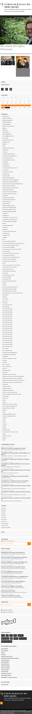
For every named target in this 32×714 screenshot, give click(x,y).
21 (24, 105)
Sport (4, 412)
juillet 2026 (3, 510)
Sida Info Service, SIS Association (10, 404)
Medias (4, 285)
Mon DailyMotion (5, 662)
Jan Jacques (4, 498)
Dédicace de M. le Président (9, 185)
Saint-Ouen (5, 398)
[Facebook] (2, 89)
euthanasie (20, 635)
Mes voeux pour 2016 (7, 328)
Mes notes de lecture (7, 304)
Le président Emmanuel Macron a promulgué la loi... (15, 576)
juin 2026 (3, 512)
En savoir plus (11, 712)
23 (3, 107)
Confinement (6, 163)
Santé (4, 400)
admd (15, 635)
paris (7, 635)
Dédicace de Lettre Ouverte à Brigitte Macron (13, 183)
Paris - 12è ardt (6, 364)
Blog (4, 146)
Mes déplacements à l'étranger (10, 289)
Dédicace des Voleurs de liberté (10, 191)
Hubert (4, 223)
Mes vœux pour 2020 (7, 350)
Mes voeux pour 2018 (7, 332)
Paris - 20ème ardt (7, 366)
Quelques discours (5, 660)
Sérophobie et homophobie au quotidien (10, 658)
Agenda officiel (4, 648)
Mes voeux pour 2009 (7, 314)
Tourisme (5, 424)
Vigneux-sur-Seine (7, 435)
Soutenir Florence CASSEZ (9, 408)
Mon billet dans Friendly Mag (9, 354)
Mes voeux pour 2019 (7, 334)
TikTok (4, 422)
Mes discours (6, 294)
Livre (4, 239)
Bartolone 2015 (6, 142)
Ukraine (4, 428)
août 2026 (3, 508)
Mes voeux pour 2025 (7, 344)
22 (28, 105)
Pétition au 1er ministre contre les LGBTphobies (13, 376)
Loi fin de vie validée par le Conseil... (17, 448)
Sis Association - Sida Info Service (10, 406)
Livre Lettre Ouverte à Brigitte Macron (11, 257)
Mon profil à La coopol (6, 675)
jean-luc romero (5, 638)
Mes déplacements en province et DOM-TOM (13, 293)
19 (15, 105)
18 (11, 105)
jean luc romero (22, 638)
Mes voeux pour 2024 (7, 342)
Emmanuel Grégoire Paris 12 (9, 209)
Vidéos (4, 434)
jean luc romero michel (7, 641)
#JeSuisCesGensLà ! (7, 118)
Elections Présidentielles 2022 (9, 207)
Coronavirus (5, 169)
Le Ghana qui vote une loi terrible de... (19, 476)
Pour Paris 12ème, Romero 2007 (10, 392)
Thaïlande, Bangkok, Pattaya (9, 416)
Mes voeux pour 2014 (7, 324)
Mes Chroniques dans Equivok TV (10, 287)
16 (3, 105)
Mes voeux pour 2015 (7, 326)
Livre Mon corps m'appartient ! (9, 259)
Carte (3, 532)
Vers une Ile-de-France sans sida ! (10, 431)
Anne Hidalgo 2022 (7, 134)
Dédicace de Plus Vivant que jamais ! (11, 187)
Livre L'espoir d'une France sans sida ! (11, 253)
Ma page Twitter (4, 671)
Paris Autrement (6, 370)
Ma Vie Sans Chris (7, 279)
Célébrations (6, 150)
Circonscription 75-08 (7, 158)
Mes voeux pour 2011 (7, 318)
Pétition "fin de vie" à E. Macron (9, 374)
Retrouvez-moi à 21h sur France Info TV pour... (13, 567)
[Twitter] (6, 89)
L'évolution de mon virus (8, 269)
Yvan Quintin (4, 459)
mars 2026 (3, 517)
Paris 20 (4, 368)
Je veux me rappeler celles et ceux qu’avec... (12, 571)
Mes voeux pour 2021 (7, 336)
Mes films (5, 297)
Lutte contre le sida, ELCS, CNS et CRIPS (11, 265)
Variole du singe (6, 430)
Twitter (4, 426)
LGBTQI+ (5, 237)
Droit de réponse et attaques (9, 199)
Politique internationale (8, 390)
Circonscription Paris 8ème (9, 160)
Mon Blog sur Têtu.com (6, 673)
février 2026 (4, 519)
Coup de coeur (6, 173)
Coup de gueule (6, 175)
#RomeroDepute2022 (8, 120)
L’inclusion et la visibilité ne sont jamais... (12, 586)
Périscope (5, 372)
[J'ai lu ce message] (30, 710)
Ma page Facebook (5, 665)
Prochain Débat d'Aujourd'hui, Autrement (12, 394)
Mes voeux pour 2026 (7, 346)
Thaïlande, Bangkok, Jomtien (9, 414)
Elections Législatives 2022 (9, 205)
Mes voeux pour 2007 (7, 310)
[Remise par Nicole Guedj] (23, 66)
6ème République (7, 124)
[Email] (11, 89)
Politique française (7, 388)
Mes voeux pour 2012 (7, 320)
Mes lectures (6, 298)
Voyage (4, 437)
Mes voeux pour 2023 (7, 340)
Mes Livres (5, 301)
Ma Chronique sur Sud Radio (9, 271)
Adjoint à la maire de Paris (8, 126)
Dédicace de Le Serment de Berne (10, 181)
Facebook (5, 213)
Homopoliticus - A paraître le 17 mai (9, 677)
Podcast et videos (7, 386)
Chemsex (5, 152)
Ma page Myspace (5, 664)
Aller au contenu (4, 1)
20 (20, 105)
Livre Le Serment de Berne (9, 255)
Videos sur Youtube (5, 667)
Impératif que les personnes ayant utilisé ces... (13, 552)
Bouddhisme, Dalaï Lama (8, 148)
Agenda (4, 128)
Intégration (5, 229)
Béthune (5, 144)
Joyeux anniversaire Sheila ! (8, 591)
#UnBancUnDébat (7, 122)
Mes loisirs (5, 302)
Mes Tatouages (6, 306)
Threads (5, 418)
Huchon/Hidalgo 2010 (8, 225)
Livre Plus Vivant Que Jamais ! (9, 261)
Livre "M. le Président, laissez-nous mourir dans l (13, 243)
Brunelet (3, 448)
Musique (5, 360)
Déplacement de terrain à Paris (10, 193)
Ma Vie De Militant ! (7, 277)
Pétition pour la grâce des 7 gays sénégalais (12, 378)
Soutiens (5, 410)
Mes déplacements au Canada (9, 291)
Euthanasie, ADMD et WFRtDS (9, 211)
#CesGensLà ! (6, 116)
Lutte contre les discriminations (10, 267)
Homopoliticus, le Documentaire (10, 219)
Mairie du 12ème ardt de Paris (9, 281)
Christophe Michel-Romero (9, 154)
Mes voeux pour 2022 (7, 338)
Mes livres (3, 654)
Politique (16, 638)
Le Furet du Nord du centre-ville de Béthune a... (13, 581)
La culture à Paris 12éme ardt (9, 231)
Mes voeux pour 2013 (7, 322)
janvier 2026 (4, 521)
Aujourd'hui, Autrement (8, 140)
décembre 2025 (4, 523)
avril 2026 (3, 515)
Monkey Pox (5, 356)
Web (4, 439)
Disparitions (5, 195)
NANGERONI (4, 453)
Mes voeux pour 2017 (7, 330)
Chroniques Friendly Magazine (10, 156)
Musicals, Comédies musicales (10, 358)
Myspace (5, 362)
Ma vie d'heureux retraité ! (9, 275)
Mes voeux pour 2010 (7, 316)
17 (7, 105)
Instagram (5, 227)
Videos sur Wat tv (5, 669)
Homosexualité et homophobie (9, 221)
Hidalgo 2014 (6, 215)
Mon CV (3, 652)
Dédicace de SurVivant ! (8, 189)
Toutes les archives (5, 527)
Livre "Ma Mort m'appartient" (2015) (11, 245)
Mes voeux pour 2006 (7, 308)
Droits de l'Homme (7, 201)
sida (11, 638)
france (3, 635)
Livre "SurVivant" (6, 251)
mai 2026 (3, 513)
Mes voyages (6, 348)
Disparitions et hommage (8, 197)
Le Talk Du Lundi (6, 233)
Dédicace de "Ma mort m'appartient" (11, 179)
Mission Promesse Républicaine (10, 352)
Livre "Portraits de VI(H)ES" (9, 247)
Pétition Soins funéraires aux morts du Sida (12, 382)
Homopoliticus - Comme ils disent (10, 217)
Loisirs (4, 263)
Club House (5, 161)
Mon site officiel (4, 650)
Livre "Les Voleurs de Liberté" (9, 241)
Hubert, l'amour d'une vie (6, 656)
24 (7, 107)
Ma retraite (5, 273)
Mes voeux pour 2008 (7, 312)
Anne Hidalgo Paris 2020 (8, 136)
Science (4, 402)
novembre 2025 (4, 525)
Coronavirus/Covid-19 (8, 171)
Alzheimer (5, 130)
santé (11, 635)
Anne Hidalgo (6, 132)
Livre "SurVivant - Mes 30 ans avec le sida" (12, 249)
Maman (4, 283)
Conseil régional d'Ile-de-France (10, 167)
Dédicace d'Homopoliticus (9, 177)
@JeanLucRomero (5, 84)
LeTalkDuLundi (6, 235)
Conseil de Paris (6, 165)
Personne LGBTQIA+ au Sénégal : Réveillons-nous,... (14, 562)
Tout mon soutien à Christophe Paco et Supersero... (14, 557)
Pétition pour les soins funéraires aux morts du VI (13, 380)
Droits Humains (6, 203)
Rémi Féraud (6, 396)
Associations (6, 138)
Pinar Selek (5, 384)
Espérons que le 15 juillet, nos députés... (20, 459)
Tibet (4, 420)
